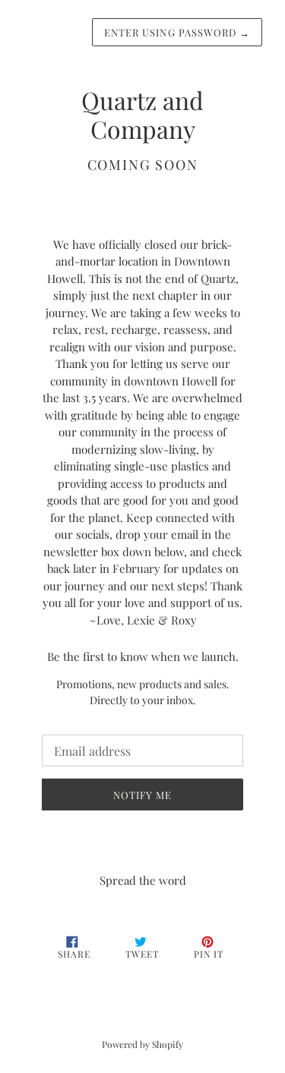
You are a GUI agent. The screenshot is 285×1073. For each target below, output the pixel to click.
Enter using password (177, 32)
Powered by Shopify (142, 1044)
